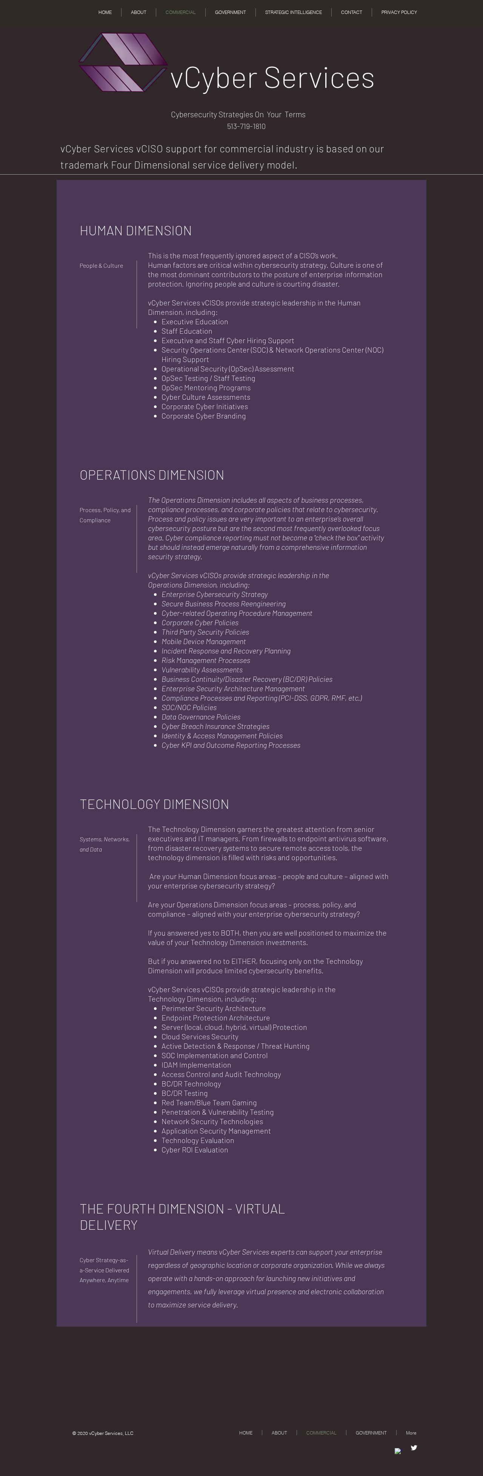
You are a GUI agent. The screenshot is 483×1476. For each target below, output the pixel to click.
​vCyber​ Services (272, 76)
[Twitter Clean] (414, 1447)
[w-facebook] (398, 1452)
